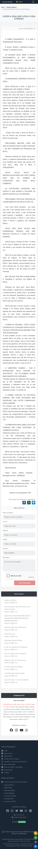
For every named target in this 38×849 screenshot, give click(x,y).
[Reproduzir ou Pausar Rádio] (36, 846)
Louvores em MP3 (10, 801)
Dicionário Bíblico (9, 790)
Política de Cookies (25, 841)
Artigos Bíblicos (9, 785)
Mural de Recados (9, 764)
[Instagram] (12, 810)
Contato (6, 772)
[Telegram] (30, 810)
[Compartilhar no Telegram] (33, 502)
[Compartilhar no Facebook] (24, 502)
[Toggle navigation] (33, 2)
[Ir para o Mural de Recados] (36, 833)
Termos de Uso (20, 815)
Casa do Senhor (7, 2)
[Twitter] (16, 810)
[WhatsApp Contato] (26, 810)
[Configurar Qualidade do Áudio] (36, 842)
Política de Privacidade (20, 817)
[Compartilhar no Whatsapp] (29, 502)
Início (2, 7)
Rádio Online (8, 756)
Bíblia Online (8, 787)
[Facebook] (7, 810)
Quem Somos (8, 753)
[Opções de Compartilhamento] (36, 838)
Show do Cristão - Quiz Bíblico (13, 767)
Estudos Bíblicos (11, 7)
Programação (8, 770)
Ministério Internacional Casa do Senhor (12, 839)
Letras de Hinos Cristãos (11, 759)
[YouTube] (21, 810)
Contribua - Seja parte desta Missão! (15, 761)
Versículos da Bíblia (10, 796)
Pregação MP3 (8, 798)
